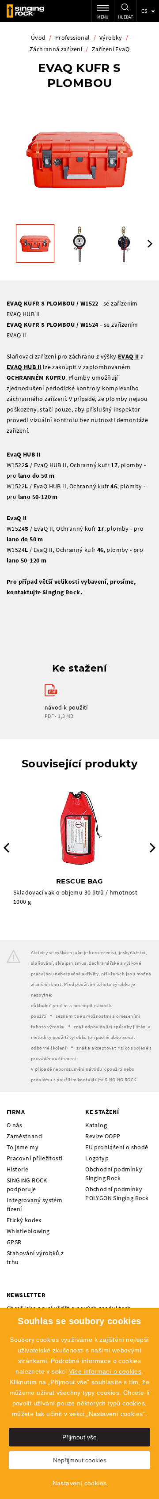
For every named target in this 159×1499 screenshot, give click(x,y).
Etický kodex (24, 1220)
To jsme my (22, 1147)
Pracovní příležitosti (34, 1158)
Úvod (38, 38)
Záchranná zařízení (56, 49)
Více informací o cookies (105, 1371)
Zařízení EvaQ (110, 49)
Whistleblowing (28, 1231)
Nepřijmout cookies (79, 1460)
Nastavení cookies (80, 1483)
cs (144, 11)
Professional (72, 38)
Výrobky (110, 38)
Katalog (96, 1125)
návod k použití (66, 707)
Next (150, 244)
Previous (6, 848)
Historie (17, 1169)
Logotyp (97, 1158)
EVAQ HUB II (24, 367)
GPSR (14, 1242)
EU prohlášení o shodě (116, 1147)
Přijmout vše (79, 1437)
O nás (14, 1125)
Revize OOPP (102, 1136)
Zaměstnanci (24, 1136)
